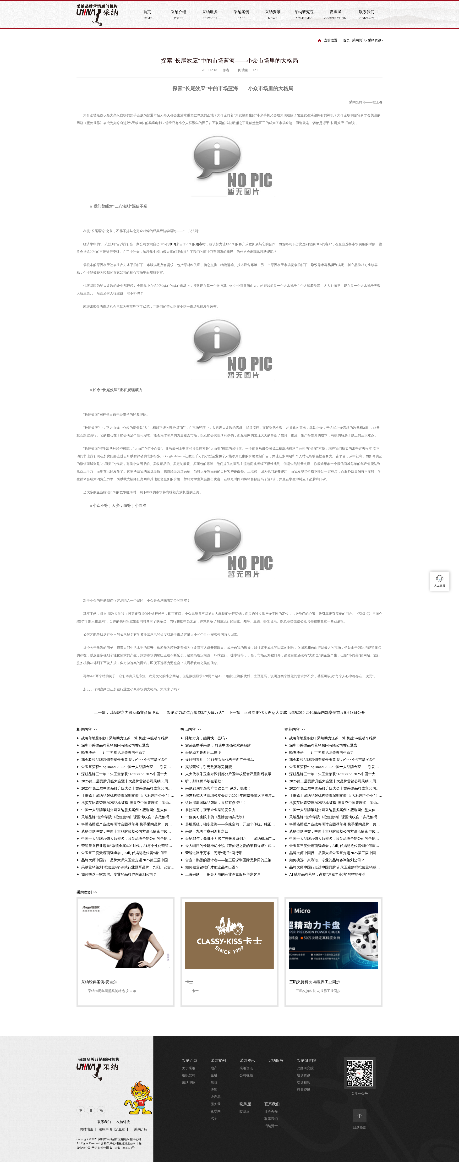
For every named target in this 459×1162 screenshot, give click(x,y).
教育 (214, 1082)
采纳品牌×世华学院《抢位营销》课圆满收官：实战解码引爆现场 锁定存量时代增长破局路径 (128, 817)
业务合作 (271, 1111)
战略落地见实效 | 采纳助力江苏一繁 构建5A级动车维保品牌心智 (128, 738)
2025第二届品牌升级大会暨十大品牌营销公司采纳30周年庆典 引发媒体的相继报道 (128, 781)
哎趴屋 (245, 1104)
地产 (214, 1068)
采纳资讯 (359, 40)
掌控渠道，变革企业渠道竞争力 (210, 810)
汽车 (214, 1118)
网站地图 (86, 1129)
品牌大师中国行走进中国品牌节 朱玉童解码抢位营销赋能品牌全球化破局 (335, 867)
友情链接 (123, 1122)
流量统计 (122, 1129)
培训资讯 (303, 1075)
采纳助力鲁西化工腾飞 (203, 752)
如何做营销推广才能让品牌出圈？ (212, 867)
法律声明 (105, 1129)
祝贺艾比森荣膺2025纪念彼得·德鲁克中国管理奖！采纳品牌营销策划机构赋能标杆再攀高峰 (128, 803)
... (212, 1125)
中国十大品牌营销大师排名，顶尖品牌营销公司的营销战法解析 (128, 838)
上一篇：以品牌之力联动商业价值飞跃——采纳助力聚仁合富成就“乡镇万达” (159, 712)
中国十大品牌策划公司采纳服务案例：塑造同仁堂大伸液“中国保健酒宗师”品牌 (128, 810)
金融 (214, 1075)
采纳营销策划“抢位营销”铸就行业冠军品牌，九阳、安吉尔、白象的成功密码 (128, 867)
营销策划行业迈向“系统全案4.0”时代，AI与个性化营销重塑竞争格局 (128, 846)
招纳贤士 (271, 1126)
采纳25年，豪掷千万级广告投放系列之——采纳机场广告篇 (232, 838)
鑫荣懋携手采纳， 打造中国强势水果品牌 (218, 745)
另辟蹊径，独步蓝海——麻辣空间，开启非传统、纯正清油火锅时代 (232, 824)
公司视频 (246, 1075)
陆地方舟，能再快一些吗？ (206, 738)
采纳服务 (276, 1060)
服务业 (216, 1104)
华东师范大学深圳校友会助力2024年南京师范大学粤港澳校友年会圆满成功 (232, 795)
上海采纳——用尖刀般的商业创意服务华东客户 (223, 874)
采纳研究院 (306, 1060)
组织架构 (188, 1075)
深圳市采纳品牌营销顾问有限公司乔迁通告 (115, 745)
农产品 (216, 1097)
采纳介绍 (141, 1129)
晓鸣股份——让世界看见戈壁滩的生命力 (113, 752)
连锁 (214, 1089)
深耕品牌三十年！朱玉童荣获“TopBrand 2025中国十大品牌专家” (128, 774)
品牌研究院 (305, 1068)
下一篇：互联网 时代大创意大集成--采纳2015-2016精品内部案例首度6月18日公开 (297, 712)
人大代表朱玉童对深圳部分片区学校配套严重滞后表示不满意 (232, 774)
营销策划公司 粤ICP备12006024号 (113, 1148)
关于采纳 (188, 1068)
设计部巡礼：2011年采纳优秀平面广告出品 (219, 760)
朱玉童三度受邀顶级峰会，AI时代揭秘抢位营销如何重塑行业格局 (128, 853)
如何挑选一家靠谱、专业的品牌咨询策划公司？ (119, 874)
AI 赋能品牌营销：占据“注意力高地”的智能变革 (327, 874)
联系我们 (104, 1122)
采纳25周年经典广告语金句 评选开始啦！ (218, 788)
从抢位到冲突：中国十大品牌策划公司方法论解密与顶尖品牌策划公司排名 (128, 831)
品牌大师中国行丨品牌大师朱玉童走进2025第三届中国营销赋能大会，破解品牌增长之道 (128, 860)
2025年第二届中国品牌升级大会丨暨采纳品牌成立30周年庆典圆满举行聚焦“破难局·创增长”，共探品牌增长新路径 (128, 788)
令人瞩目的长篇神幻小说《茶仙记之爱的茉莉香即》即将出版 (232, 846)
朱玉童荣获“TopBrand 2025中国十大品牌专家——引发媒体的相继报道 (128, 767)
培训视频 (303, 1082)
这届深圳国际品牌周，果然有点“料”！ (215, 803)
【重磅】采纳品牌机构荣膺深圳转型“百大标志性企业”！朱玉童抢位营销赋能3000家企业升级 (128, 795)
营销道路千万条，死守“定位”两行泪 (213, 853)
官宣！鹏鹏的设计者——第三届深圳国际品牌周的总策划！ (232, 860)
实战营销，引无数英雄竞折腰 (208, 767)
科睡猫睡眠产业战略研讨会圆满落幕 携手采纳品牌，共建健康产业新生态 (128, 824)
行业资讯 (303, 1089)
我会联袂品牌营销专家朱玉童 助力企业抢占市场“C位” (124, 760)
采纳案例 (218, 1060)
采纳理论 (188, 1082)
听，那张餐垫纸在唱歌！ (205, 781)
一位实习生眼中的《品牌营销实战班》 (215, 817)
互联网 (216, 1111)
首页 (346, 40)
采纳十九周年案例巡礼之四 (206, 831)
